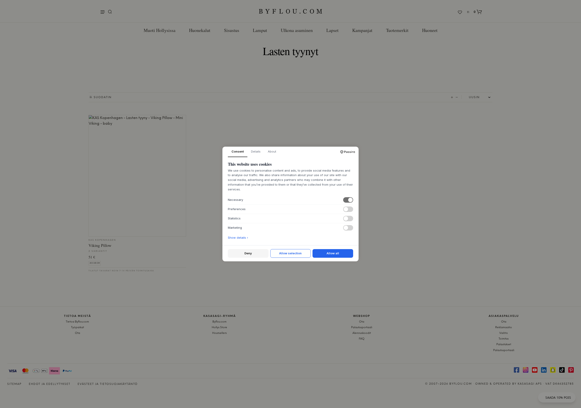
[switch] (348, 200)
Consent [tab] (237, 151)
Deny (248, 253)
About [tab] (272, 151)
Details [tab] (256, 151)
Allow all (333, 253)
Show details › (238, 237)
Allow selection (290, 253)
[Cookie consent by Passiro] (347, 151)
